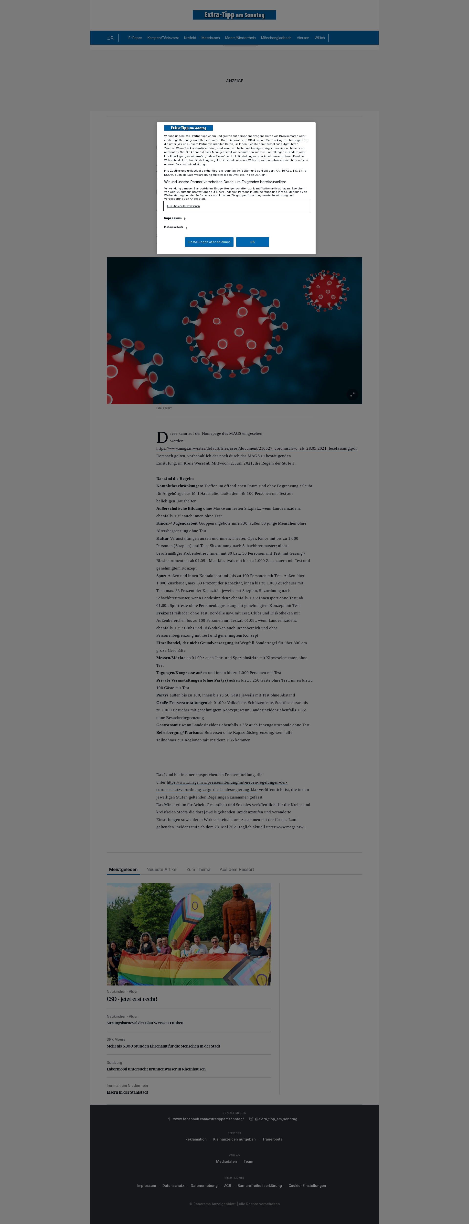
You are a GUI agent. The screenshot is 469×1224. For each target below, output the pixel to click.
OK (252, 242)
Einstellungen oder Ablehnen (209, 242)
